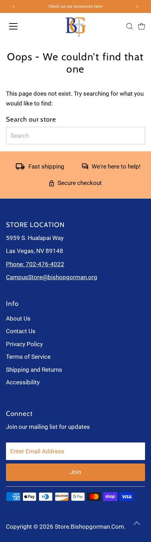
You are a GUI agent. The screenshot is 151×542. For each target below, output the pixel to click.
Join (75, 471)
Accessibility (23, 382)
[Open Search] (129, 26)
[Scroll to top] (137, 523)
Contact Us (20, 331)
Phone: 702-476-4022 (35, 264)
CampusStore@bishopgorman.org (51, 277)
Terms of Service (28, 356)
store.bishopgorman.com (89, 526)
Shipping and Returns (34, 369)
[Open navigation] (24, 26)
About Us (18, 318)
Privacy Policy (24, 344)
